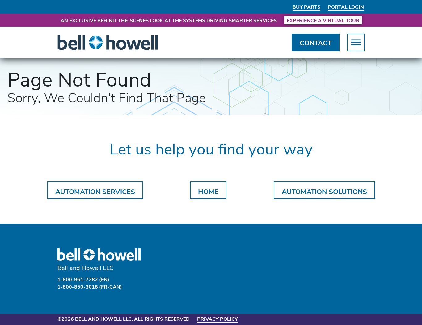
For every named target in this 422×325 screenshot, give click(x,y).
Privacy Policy (217, 318)
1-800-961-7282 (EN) (83, 279)
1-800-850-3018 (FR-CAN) (89, 286)
